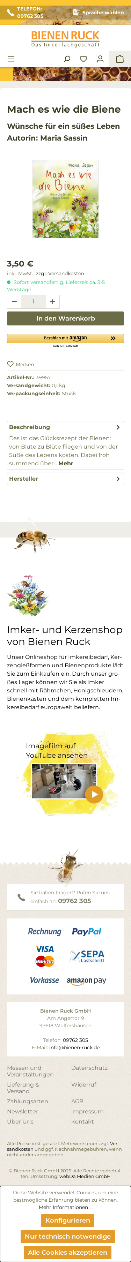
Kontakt (82, 1121)
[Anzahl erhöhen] (52, 302)
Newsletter (22, 1111)
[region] (65, 206)
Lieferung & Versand (23, 1088)
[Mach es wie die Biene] (65, 199)
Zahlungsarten (27, 1101)
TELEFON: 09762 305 (30, 12)
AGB (77, 1101)
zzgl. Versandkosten (60, 273)
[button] (65, 340)
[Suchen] (66, 59)
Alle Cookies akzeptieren (67, 1252)
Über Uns (20, 1121)
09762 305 (74, 901)
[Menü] (10, 59)
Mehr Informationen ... (66, 1207)
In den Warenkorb (65, 318)
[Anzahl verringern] (14, 302)
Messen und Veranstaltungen (30, 1071)
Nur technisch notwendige (68, 1236)
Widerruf (83, 1084)
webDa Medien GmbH (85, 1176)
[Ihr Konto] (100, 59)
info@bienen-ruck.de (74, 1047)
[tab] (65, 445)
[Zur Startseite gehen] (65, 39)
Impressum (87, 1111)
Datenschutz (89, 1068)
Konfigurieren (67, 1220)
